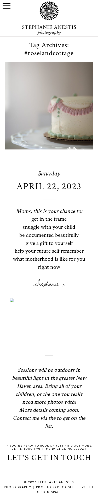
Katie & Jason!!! (48, 78)
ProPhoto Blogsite (56, 487)
